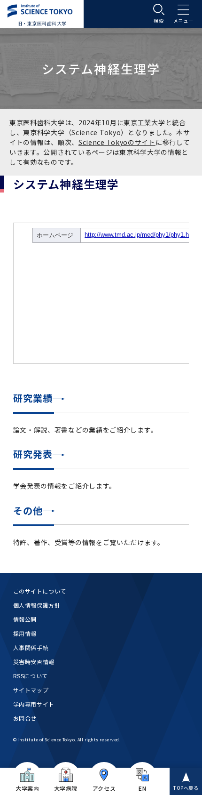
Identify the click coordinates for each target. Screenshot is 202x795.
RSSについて (30, 676)
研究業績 (33, 398)
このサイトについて (39, 591)
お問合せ (25, 718)
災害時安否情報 (33, 662)
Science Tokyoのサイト (116, 142)
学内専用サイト (33, 704)
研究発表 (33, 454)
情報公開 (25, 619)
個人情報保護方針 (37, 605)
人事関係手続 (31, 647)
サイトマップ (31, 690)
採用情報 (25, 633)
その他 (28, 510)
